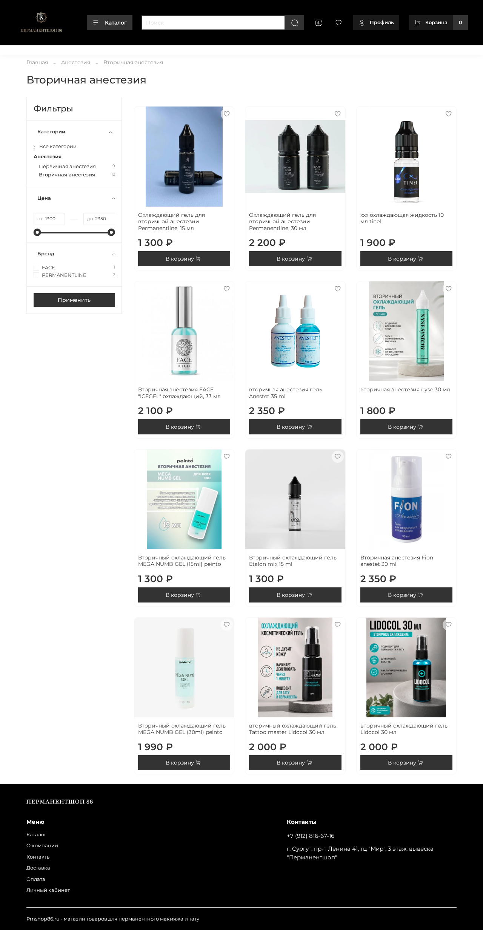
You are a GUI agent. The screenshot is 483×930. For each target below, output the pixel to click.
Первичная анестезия (67, 166)
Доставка (123, 48)
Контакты (92, 48)
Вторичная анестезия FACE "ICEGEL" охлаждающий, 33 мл (179, 393)
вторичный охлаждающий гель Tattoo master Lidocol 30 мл (292, 729)
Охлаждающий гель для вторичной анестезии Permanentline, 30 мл (282, 222)
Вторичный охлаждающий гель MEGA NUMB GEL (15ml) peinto (182, 561)
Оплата (151, 48)
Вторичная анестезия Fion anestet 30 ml (396, 561)
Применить (74, 300)
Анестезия (75, 62)
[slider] (37, 232)
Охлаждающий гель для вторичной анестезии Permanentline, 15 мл (171, 222)
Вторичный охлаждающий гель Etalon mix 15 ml (293, 561)
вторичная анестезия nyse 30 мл (405, 389)
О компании (58, 48)
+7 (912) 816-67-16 (310, 835)
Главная (37, 62)
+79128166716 (452, 48)
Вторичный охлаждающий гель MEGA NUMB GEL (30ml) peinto (182, 729)
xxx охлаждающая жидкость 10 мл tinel (402, 218)
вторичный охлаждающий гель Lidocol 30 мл (404, 729)
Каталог (116, 22)
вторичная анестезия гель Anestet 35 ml (285, 393)
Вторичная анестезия (67, 175)
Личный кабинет (189, 48)
